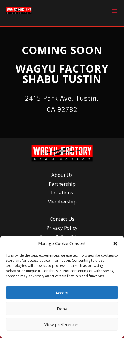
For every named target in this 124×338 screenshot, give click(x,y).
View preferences (62, 324)
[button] (115, 243)
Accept (62, 293)
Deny (62, 308)
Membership (62, 201)
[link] (19, 10)
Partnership (62, 184)
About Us (62, 175)
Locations (62, 192)
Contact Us (62, 219)
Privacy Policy (62, 227)
